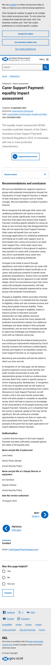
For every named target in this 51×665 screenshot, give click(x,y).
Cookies (38, 625)
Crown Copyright (9, 630)
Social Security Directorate (22, 111)
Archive (19, 625)
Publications (15, 76)
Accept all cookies (25, 34)
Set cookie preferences (25, 49)
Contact (28, 625)
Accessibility (7, 625)
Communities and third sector (19, 114)
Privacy (42, 630)
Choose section (10, 174)
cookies (12, 4)
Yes (9, 571)
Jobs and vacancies (27, 630)
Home (4, 76)
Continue (8, 593)
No (8, 577)
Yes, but (11, 584)
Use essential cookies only (25, 42)
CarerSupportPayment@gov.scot (23, 549)
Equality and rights (39, 114)
